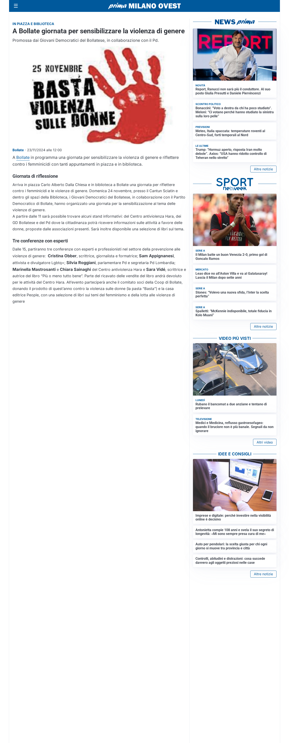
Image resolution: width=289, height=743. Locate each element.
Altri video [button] (265, 442)
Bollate (23, 157)
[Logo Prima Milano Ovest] (144, 6)
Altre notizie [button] (263, 169)
